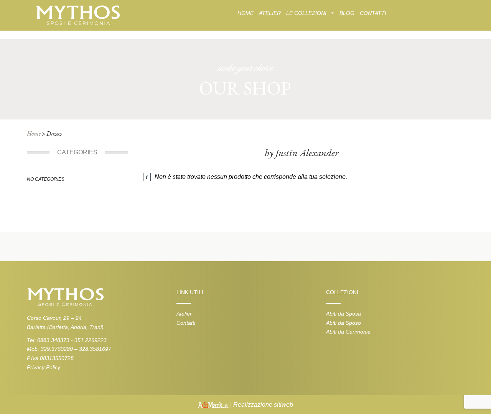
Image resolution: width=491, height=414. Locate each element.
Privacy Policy (43, 367)
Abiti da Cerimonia (348, 332)
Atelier (184, 314)
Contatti (185, 323)
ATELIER (270, 13)
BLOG (346, 13)
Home (34, 133)
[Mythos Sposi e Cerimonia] (77, 14)
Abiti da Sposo (343, 323)
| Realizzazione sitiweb (261, 404)
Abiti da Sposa (343, 314)
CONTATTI (373, 13)
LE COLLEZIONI (306, 13)
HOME (245, 13)
